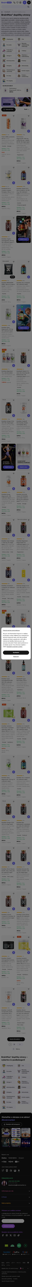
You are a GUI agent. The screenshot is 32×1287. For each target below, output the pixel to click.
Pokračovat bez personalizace (11, 630)
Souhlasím (16, 652)
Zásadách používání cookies (14, 646)
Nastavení (16, 656)
